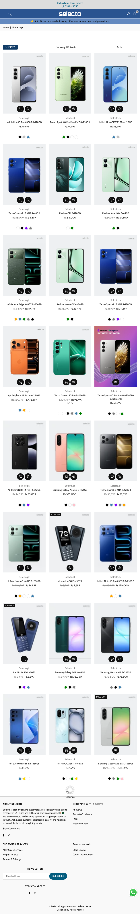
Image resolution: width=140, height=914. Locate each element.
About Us (77, 809)
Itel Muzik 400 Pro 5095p (70, 581)
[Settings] (129, 13)
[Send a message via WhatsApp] (133, 892)
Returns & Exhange (12, 859)
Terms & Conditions (82, 814)
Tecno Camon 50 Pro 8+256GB (69, 395)
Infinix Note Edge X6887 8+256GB (24, 304)
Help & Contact (10, 854)
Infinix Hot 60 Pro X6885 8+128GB (24, 122)
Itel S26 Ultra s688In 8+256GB (24, 763)
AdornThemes (76, 909)
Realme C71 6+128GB (70, 213)
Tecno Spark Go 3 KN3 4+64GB (24, 213)
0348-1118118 (71, 6)
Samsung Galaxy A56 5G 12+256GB (115, 763)
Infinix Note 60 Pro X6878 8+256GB (115, 581)
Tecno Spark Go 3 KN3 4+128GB (116, 304)
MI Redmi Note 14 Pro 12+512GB (24, 489)
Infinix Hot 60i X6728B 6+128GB (115, 122)
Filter (11, 47)
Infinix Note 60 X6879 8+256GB (24, 581)
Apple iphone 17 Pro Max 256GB (24, 395)
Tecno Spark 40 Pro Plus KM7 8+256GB (70, 122)
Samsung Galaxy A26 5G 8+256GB (70, 489)
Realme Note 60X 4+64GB (70, 304)
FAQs (75, 818)
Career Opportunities (83, 854)
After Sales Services (12, 849)
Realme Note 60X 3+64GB (115, 213)
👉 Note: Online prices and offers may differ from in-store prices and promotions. (70, 21)
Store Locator (79, 849)
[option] (70, 21)
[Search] (10, 13)
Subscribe (58, 876)
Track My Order (80, 823)
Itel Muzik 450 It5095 (24, 672)
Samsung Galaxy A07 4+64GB (70, 672)
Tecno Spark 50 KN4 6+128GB (115, 489)
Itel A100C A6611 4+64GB (70, 763)
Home (6, 27)
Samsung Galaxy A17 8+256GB (115, 672)
